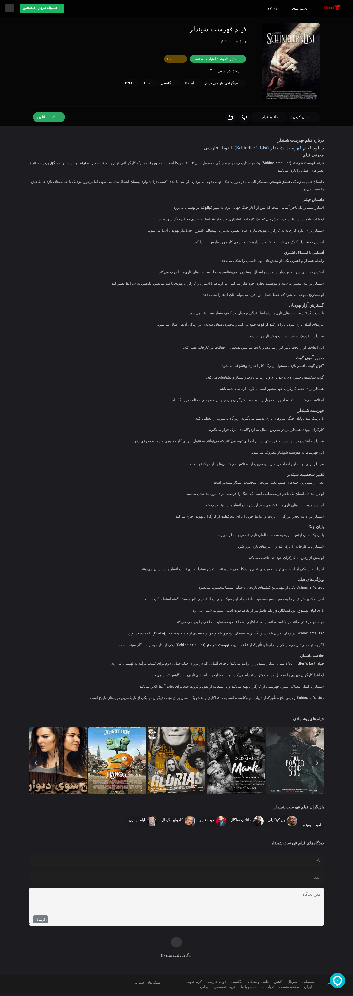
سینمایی (307, 984)
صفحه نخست (289, 989)
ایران (308, 989)
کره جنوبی (192, 984)
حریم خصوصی (224, 989)
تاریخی (217, 88)
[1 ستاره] (243, 122)
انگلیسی (166, 88)
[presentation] (317, 763)
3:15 (144, 88)
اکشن (277, 984)
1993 (126, 88)
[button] (42, 8)
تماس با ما (248, 989)
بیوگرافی (231, 88)
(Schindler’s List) (245, 153)
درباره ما (267, 989)
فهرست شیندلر (282, 153)
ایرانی (205, 989)
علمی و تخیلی (257, 984)
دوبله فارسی (214, 984)
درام (208, 88)
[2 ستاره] (229, 122)
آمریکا (189, 88)
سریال (291, 984)
